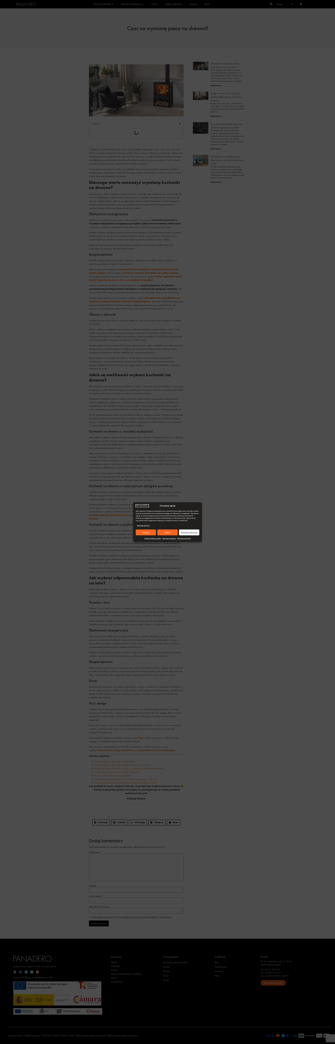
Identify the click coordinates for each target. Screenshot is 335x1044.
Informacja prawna (169, 538)
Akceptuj (146, 532)
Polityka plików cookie (152, 538)
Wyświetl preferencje (189, 532)
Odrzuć (168, 532)
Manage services (143, 525)
